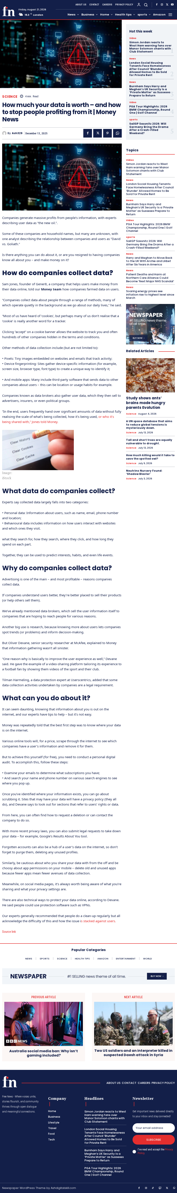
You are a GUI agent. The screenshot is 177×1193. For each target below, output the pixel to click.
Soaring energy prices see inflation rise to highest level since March (150, 294)
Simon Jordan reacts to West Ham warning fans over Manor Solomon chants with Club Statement (150, 46)
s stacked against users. (98, 921)
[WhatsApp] (117, 133)
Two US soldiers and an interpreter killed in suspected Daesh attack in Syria (133, 1053)
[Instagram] (161, 4)
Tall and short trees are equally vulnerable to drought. (149, 441)
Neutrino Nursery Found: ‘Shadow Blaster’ (144, 472)
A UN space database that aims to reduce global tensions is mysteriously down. (149, 424)
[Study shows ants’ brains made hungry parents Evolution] (150, 375)
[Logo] (8, 11)
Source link (9, 932)
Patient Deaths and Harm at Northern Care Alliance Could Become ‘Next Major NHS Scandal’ (150, 277)
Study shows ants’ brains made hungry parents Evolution (145, 402)
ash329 (17, 133)
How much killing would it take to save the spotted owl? (150, 456)
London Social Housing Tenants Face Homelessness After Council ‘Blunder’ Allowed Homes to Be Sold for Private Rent (150, 69)
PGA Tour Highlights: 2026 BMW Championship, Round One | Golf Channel (149, 110)
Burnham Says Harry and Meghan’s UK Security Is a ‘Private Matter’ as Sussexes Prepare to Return (149, 90)
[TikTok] (153, 1188)
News (132, 59)
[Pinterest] (107, 133)
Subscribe (153, 1140)
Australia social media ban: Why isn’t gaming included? (43, 1053)
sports (133, 120)
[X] (167, 4)
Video (132, 38)
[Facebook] (156, 4)
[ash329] (5, 133)
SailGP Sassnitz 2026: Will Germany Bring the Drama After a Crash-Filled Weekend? (148, 128)
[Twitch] (160, 1188)
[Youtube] (172, 4)
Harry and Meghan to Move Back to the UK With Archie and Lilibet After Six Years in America (149, 261)
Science (9, 96)
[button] (145, 4)
